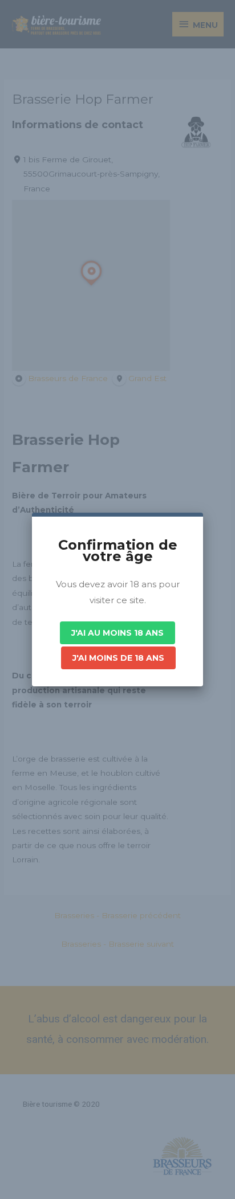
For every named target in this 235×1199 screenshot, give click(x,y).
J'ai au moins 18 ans (117, 633)
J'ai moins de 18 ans (118, 658)
